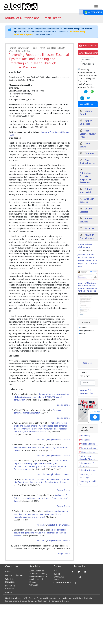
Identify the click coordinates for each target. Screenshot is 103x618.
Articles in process (87, 200)
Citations (89, 153)
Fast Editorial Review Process (88, 133)
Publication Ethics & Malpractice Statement (85, 178)
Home (8, 571)
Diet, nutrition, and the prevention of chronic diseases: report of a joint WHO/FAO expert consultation (41, 397)
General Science (88, 452)
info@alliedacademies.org (65, 582)
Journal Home (86, 104)
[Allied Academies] (20, 6)
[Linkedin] (85, 571)
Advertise (89, 228)
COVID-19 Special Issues (87, 237)
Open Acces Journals (14, 575)
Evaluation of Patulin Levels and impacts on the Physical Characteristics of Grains (40, 498)
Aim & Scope (85, 145)
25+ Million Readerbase (90, 45)
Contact (8, 592)
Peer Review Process (87, 162)
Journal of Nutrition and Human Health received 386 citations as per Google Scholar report (87, 260)
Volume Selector (86, 210)
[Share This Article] (84, 91)
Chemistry (85, 435)
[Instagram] (79, 577)
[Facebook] (73, 571)
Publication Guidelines (10, 587)
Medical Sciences (88, 470)
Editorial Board (86, 113)
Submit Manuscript (86, 191)
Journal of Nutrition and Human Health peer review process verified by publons (87, 287)
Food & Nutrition (88, 448)
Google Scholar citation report (85, 246)
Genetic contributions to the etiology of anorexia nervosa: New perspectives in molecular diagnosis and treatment (41, 514)
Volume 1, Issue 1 (89, 393)
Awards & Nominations (88, 52)
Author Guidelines (86, 122)
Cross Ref (66, 439)
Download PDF (89, 64)
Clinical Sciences (88, 444)
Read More (87, 363)
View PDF (88, 59)
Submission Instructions (10, 580)
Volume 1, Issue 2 (89, 390)
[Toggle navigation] (96, 6)
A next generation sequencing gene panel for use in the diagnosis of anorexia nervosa (40, 533)
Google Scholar (63, 405)
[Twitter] (79, 571)
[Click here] (88, 275)
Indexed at (41, 439)
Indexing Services (86, 220)
